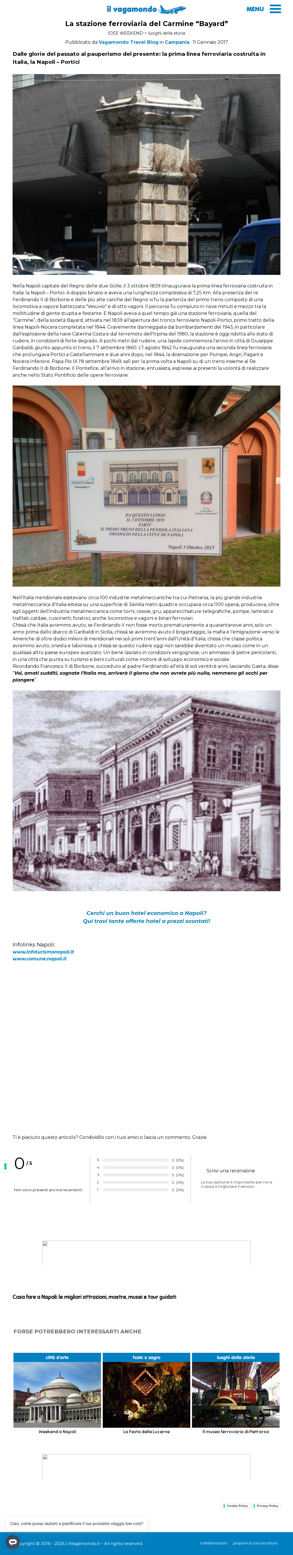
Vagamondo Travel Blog (129, 42)
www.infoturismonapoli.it (43, 952)
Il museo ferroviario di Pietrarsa (236, 1432)
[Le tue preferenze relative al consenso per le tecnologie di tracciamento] (5, 1166)
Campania (177, 42)
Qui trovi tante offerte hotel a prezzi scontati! (146, 921)
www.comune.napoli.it (40, 959)
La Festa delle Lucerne (146, 1432)
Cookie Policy (237, 1506)
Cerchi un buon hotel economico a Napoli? (146, 913)
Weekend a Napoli (57, 1432)
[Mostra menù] (275, 8)
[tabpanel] (146, 42)
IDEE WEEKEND (125, 33)
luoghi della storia (166, 33)
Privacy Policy (267, 1506)
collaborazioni (213, 1543)
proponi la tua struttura (255, 1543)
